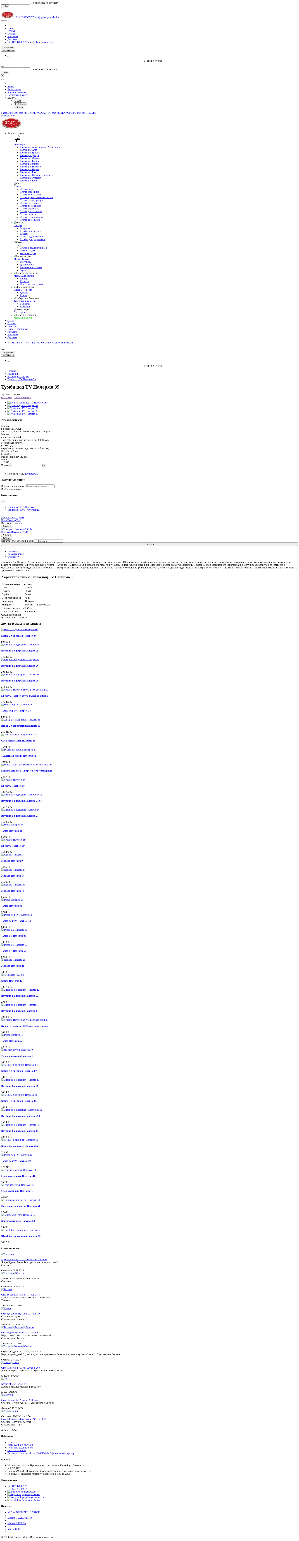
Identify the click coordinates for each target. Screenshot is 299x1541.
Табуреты (25, 303)
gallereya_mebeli (31, 1494)
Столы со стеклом (29, 203)
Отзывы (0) (13, 556)
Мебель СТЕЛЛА (86, 112)
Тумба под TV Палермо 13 (16, 921)
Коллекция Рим (28, 172)
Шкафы (18, 225)
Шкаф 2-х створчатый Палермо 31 (20, 725)
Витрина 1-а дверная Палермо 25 (19, 650)
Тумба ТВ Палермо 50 (13, 951)
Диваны (24, 292)
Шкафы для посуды (30, 231)
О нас (10, 1442)
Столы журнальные (30, 194)
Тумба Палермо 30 (11, 905)
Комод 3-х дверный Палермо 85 (19, 1101)
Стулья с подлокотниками (33, 247)
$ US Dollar (20, 104)
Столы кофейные (29, 208)
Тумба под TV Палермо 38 (16, 710)
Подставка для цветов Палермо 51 (20, 1206)
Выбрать (6, 526)
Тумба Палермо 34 (11, 831)
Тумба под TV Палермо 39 (21, 379)
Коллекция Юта (28, 180)
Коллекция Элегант (30, 177)
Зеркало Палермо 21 (12, 965)
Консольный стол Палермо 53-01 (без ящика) (26, 770)
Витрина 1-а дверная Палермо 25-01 (21, 1116)
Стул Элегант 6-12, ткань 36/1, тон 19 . (21, 1400)
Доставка (12, 39)
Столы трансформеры (31, 200)
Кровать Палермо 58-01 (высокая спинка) (24, 1026)
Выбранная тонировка (13, 486)
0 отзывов (6, 397)
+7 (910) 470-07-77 (17, 1486)
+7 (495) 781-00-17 (17, 1489)
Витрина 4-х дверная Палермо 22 (19, 995)
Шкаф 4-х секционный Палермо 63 (20, 1236)
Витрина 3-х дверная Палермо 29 (19, 1086)
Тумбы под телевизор (31, 236)
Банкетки (25, 306)
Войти (10, 86)
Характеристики (16, 554)
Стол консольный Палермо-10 (18, 1176)
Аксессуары (20, 312)
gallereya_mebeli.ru (34, 1497)
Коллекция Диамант (30, 158)
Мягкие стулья (27, 250)
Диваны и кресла (23, 289)
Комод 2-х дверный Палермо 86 (19, 635)
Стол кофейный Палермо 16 (17, 1191)
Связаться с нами (16, 1450)
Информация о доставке (20, 1445)
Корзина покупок (16, 92)
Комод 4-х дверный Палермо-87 (19, 1071)
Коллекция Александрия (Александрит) (41, 147)
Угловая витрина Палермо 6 (17, 1056)
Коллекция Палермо (30, 166)
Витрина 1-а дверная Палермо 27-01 (21, 800)
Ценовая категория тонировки (17, 541)
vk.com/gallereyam (26, 1491)
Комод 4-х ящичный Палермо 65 (19, 1146)
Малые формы (21, 259)
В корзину (149, 544)
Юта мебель (31, 473)
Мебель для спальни (24, 275)
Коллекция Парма (29, 169)
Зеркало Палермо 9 (12, 861)
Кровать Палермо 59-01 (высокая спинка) (24, 695)
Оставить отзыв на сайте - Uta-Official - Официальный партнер (40, 1453)
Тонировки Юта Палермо (21, 507)
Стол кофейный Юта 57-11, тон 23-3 (20, 1294)
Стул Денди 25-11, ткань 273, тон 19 (20, 1313)
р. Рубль (19, 107)
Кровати (24, 281)
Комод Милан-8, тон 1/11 (14, 1384)
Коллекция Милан (29, 163)
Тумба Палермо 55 (11, 1041)
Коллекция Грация (30, 152)
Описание (12, 551)
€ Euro (18, 101)
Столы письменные (30, 205)
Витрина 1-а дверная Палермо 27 (19, 815)
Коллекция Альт (28, 149)
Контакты (12, 36)
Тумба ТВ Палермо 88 (13, 935)
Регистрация (14, 89)
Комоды (24, 278)
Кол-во (5, 465)
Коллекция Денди (29, 155)
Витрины (25, 228)
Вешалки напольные (31, 267)
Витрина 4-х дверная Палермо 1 (19, 1011)
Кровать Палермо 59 (13, 845)
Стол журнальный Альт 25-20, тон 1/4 (21, 1332)
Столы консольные (30, 219)
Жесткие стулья (28, 253)
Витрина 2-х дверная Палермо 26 (19, 665)
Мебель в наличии (23, 317)
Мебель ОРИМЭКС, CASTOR (35, 112)
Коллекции (20, 144)
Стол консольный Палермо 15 (18, 740)
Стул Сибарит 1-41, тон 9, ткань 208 (20, 1367)
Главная (11, 371)
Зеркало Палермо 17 (12, 875)
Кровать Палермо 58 (13, 785)
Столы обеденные (29, 191)
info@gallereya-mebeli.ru (27, 1500)
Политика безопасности (20, 1447)
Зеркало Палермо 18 (12, 891)
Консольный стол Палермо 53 (18, 1221)
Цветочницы (27, 264)
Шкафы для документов (32, 239)
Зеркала (24, 270)
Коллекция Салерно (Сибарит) (36, 175)
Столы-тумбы (27, 189)
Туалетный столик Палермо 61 (18, 755)
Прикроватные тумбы (31, 284)
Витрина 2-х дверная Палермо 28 (19, 680)
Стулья (11, 31)
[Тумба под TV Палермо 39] (27, 402)
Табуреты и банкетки (25, 301)
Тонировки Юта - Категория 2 (23, 509)
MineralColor (7, 115)
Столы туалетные (29, 214)
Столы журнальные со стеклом (36, 197)
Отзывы (11, 33)
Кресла (23, 295)
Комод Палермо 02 (11, 981)
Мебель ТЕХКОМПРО (64, 112)
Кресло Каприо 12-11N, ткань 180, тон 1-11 (24, 1259)
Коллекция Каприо (30, 161)
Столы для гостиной (31, 211)
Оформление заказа (17, 95)
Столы (10, 28)
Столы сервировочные (32, 217)
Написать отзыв (22, 397)
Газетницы (25, 261)
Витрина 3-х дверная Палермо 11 (19, 1131)
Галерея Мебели (9, 112)
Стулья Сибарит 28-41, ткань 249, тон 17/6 (23, 1419)
